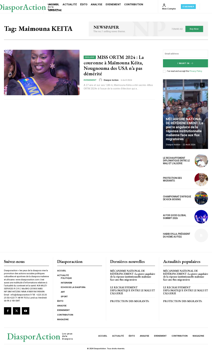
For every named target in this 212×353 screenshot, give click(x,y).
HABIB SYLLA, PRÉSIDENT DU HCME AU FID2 (176, 235)
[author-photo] (101, 80)
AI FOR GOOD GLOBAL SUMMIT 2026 (174, 216)
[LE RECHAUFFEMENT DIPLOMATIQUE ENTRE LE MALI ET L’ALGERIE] (201, 161)
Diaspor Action (111, 80)
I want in (183, 63)
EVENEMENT (90, 80)
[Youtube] (25, 311)
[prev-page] (196, 85)
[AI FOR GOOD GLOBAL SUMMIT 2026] (201, 217)
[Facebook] (7, 311)
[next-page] (202, 85)
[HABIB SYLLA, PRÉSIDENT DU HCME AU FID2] (201, 235)
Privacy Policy (195, 71)
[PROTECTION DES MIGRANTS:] (201, 179)
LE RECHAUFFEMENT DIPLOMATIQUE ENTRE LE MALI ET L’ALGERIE (176, 161)
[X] (16, 311)
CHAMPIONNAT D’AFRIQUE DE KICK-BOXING (177, 198)
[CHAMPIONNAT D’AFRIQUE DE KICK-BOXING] (201, 198)
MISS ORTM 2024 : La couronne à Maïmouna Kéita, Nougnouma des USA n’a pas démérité (114, 65)
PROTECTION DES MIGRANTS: (172, 179)
